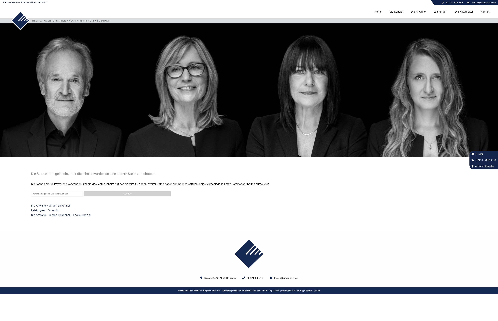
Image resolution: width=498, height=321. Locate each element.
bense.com (262, 290)
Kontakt (485, 11)
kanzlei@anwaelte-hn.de (484, 2)
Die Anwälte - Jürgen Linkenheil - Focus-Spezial (61, 215)
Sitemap (308, 290)
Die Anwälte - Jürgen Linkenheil (51, 205)
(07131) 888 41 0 (255, 278)
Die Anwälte (418, 11)
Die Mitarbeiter (464, 11)
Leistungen (440, 11)
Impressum (274, 290)
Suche (317, 290)
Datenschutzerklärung (292, 290)
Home (378, 11)
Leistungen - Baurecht (44, 210)
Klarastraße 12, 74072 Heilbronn (220, 278)
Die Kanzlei (396, 11)
